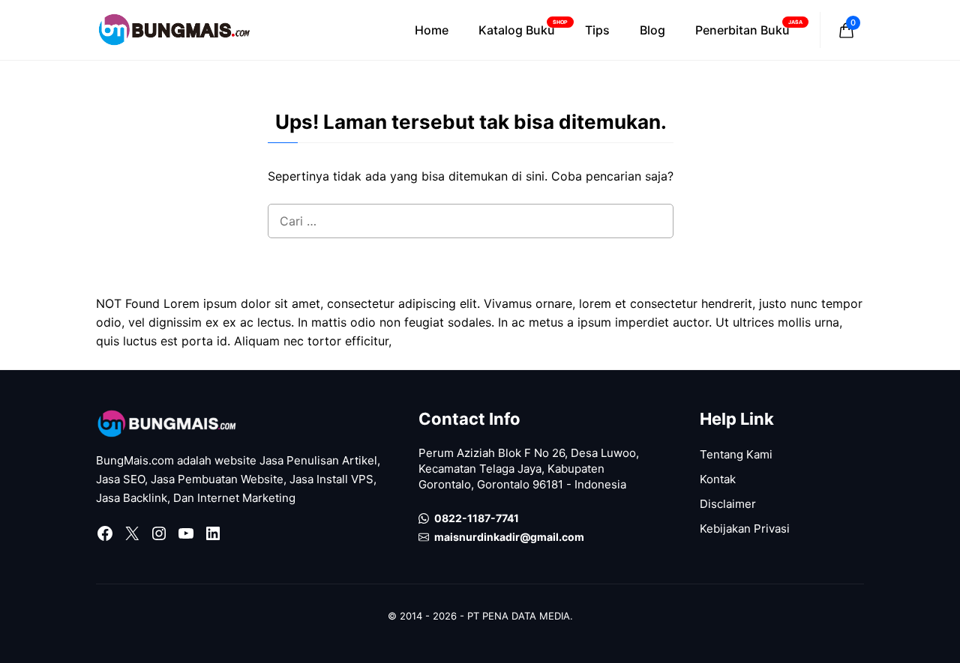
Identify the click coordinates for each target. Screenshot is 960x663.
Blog (652, 29)
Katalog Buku (523, 28)
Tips (597, 29)
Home (431, 29)
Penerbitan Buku (748, 28)
